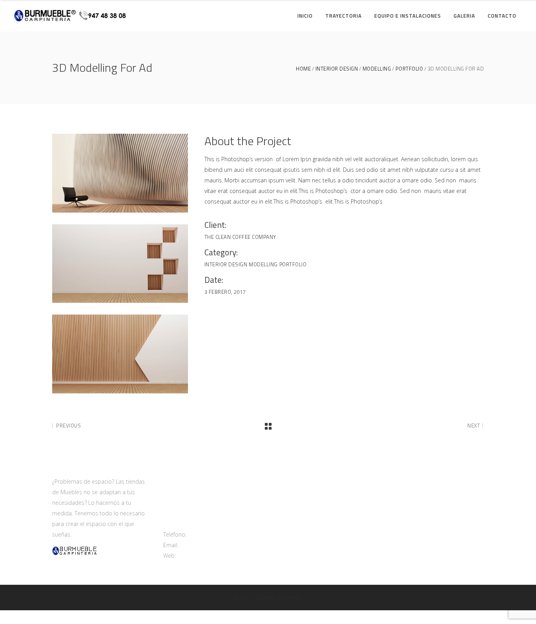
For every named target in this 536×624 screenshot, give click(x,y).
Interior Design (336, 68)
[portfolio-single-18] (120, 173)
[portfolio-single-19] (120, 263)
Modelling (377, 68)
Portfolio (409, 68)
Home (303, 68)
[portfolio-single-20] (120, 354)
